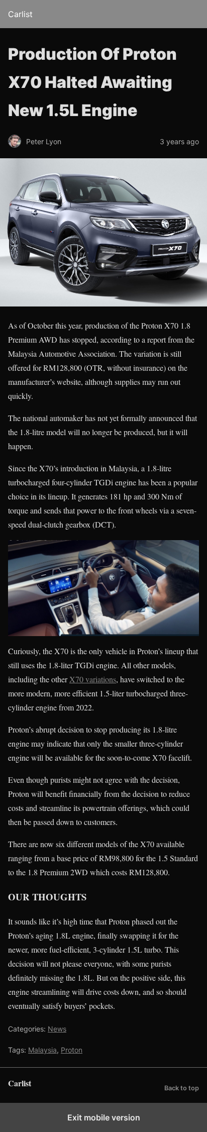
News (57, 1028)
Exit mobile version (103, 1117)
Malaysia (42, 1050)
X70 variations (92, 679)
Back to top (181, 1088)
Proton (71, 1050)
